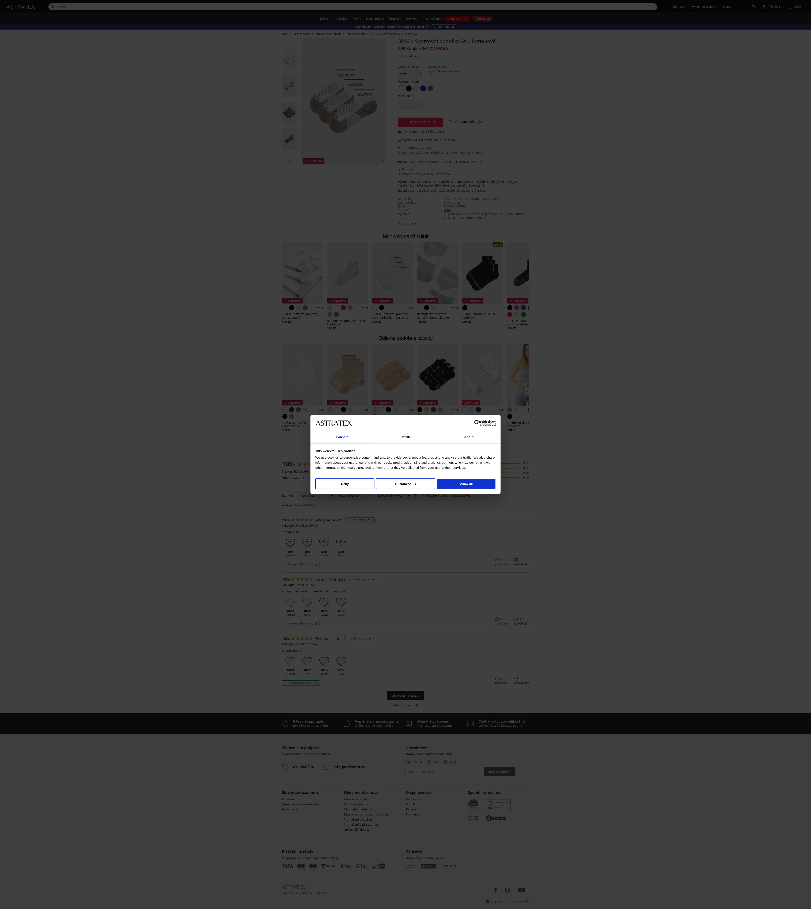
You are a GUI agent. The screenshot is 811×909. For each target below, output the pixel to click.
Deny (345, 483)
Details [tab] (405, 437)
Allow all (466, 483)
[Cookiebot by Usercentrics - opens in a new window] (477, 423)
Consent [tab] (342, 437)
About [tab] (469, 437)
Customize (403, 483)
